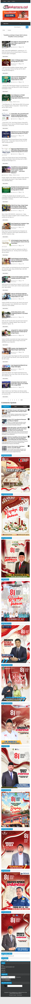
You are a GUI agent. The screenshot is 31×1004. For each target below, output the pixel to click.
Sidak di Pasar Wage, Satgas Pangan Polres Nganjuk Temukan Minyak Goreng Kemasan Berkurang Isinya (19, 207)
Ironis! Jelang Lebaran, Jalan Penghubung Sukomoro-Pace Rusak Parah (19, 313)
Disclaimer (3, 972)
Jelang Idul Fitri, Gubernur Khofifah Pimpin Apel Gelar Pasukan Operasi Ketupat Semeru (19, 331)
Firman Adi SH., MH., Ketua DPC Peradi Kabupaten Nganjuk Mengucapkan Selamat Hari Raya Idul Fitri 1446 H (19, 115)
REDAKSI (3, 968)
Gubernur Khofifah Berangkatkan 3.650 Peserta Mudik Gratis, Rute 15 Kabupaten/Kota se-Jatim (19, 295)
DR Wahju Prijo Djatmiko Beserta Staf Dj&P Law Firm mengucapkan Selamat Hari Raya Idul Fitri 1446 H (20, 188)
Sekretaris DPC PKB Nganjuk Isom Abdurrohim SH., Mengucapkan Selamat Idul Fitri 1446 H (19, 78)
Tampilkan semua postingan (15, 36)
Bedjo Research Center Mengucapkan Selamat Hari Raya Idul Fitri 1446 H (20, 132)
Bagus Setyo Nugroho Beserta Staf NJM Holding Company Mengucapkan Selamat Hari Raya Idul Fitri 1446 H (19, 150)
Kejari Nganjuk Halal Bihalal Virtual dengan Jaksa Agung (19, 366)
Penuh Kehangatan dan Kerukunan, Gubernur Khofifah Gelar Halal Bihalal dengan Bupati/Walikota (19, 260)
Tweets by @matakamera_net (7, 955)
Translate (7, 979)
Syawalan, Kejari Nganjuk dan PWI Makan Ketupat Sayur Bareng (19, 349)
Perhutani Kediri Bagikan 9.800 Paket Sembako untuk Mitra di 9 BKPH (20, 277)
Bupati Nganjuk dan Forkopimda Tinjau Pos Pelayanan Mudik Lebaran (20, 224)
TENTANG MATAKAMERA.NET (8, 967)
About (9, 1)
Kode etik (3, 970)
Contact (13, 1)
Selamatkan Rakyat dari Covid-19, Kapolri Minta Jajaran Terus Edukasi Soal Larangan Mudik (19, 383)
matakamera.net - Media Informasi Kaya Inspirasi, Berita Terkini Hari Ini (18, 993)
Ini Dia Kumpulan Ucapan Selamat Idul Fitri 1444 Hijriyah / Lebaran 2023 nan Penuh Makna (20, 242)
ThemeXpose (19, 995)
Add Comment (4, 48)
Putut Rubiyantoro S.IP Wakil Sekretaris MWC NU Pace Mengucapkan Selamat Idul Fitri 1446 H (20, 97)
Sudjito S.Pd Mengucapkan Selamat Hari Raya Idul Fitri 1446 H (19, 60)
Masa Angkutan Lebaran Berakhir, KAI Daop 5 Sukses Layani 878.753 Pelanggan (19, 43)
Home (4, 1)
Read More (5, 56)
